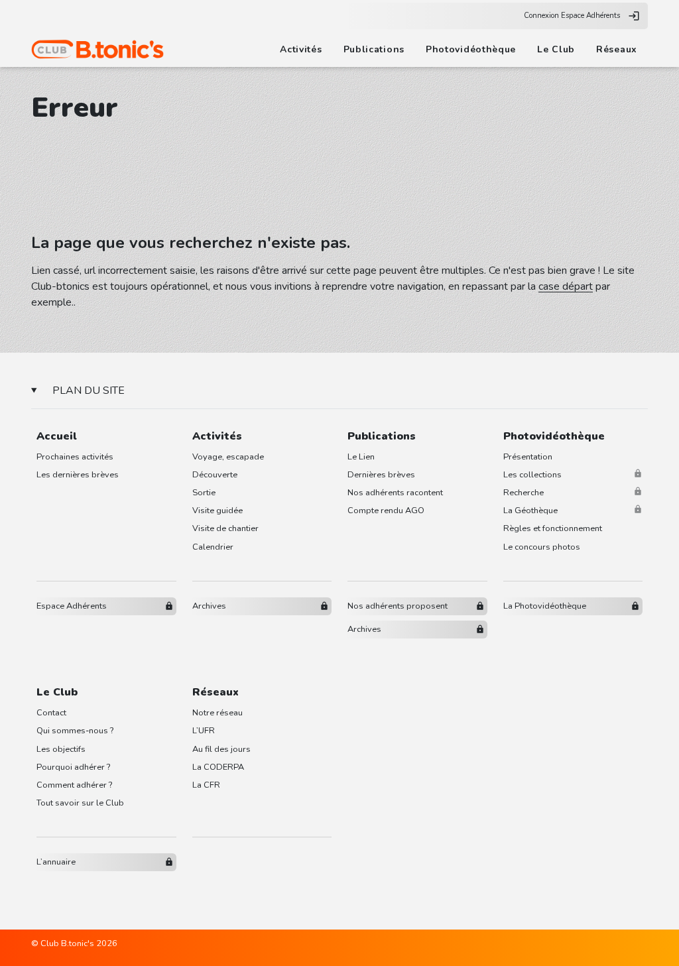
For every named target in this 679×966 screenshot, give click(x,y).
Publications (373, 49)
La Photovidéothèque (544, 606)
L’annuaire (56, 862)
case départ (565, 286)
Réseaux (616, 49)
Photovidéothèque (471, 49)
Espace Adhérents (71, 606)
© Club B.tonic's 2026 (74, 943)
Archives (209, 606)
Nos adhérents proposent (397, 606)
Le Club (556, 49)
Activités (301, 49)
